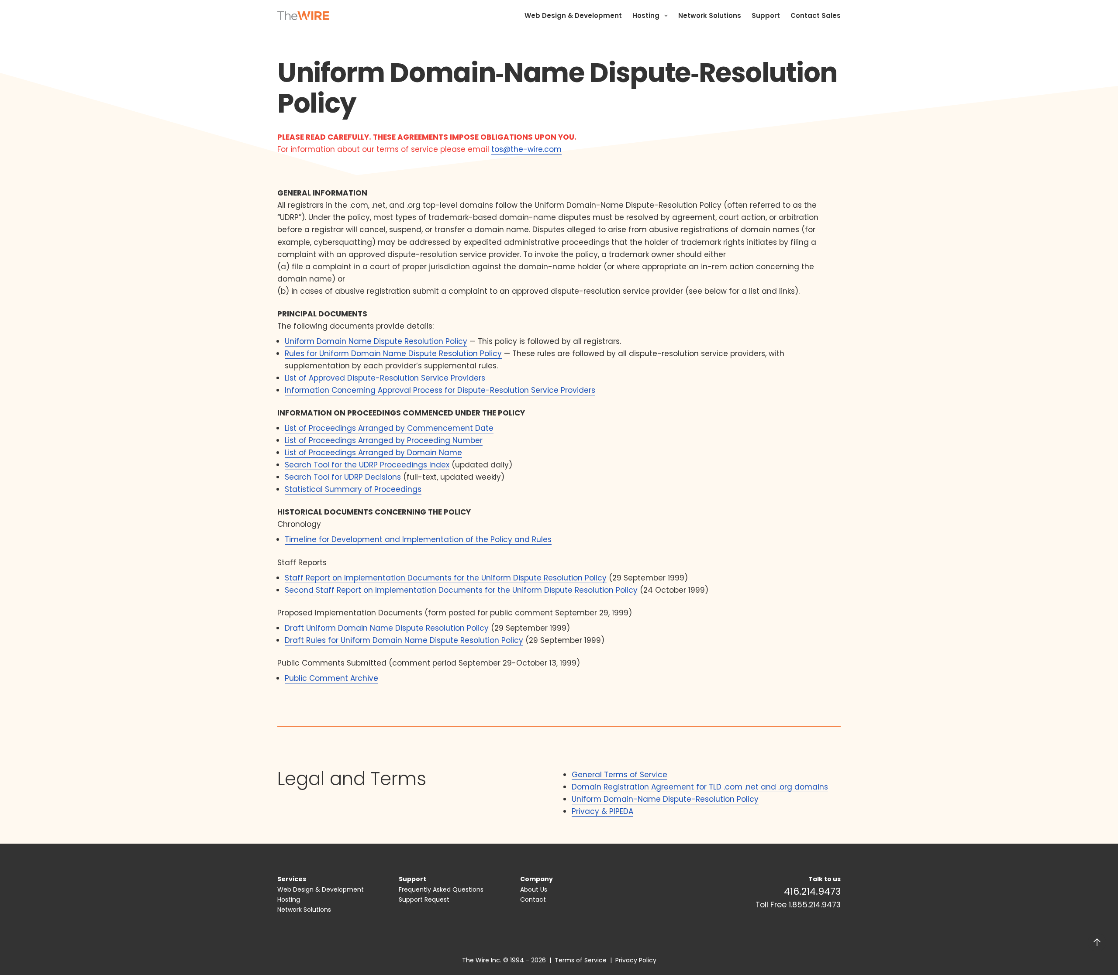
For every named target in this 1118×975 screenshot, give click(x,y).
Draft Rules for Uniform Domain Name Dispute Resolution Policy (404, 640)
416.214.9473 (812, 891)
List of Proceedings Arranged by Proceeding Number (384, 440)
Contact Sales (815, 15)
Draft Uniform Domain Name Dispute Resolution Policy (387, 628)
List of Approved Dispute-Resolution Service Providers (385, 378)
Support (766, 15)
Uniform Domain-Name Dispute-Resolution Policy (665, 799)
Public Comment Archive (331, 678)
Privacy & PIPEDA (602, 811)
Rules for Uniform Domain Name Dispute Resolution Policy (393, 353)
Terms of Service (581, 960)
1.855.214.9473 (815, 904)
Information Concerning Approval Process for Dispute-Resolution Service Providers (440, 390)
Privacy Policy (635, 960)
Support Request (424, 899)
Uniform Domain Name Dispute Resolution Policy (376, 341)
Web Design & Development (573, 15)
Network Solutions (709, 15)
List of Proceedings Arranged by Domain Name (373, 452)
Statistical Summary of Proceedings (353, 489)
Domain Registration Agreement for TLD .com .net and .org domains (700, 787)
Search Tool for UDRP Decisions (343, 477)
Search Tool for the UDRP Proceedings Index (367, 465)
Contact (533, 899)
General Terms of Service (619, 774)
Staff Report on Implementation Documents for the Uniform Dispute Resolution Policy (446, 578)
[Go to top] (1097, 942)
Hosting (645, 15)
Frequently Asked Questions (441, 889)
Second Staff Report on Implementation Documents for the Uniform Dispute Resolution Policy (461, 590)
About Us (533, 889)
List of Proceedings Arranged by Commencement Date (389, 428)
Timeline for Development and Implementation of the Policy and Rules (418, 539)
